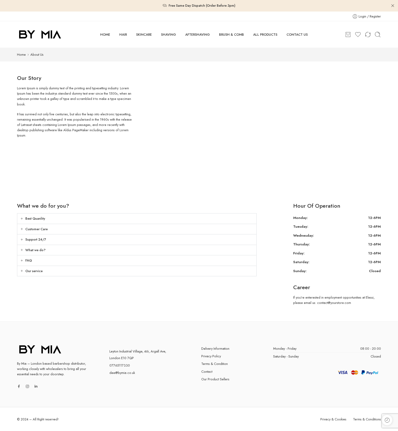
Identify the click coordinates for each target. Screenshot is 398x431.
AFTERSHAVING (197, 34)
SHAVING (168, 34)
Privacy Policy (211, 356)
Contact (206, 371)
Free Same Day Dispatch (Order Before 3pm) (202, 5)
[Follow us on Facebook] (19, 386)
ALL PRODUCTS (265, 34)
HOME (105, 34)
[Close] (393, 6)
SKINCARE (144, 34)
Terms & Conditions (367, 419)
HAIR (123, 34)
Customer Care (36, 229)
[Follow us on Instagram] (27, 386)
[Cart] (348, 34)
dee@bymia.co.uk (122, 372)
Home (21, 54)
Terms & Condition (214, 363)
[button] (136, 218)
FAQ (28, 260)
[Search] (378, 34)
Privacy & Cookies (333, 419)
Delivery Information (215, 348)
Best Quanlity (35, 218)
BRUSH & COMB (231, 34)
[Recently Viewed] (387, 420)
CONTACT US (297, 34)
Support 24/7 (35, 239)
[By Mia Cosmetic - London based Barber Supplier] (40, 34)
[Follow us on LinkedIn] (36, 386)
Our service (34, 270)
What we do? (35, 250)
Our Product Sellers (215, 379)
